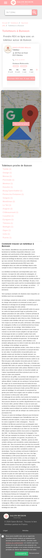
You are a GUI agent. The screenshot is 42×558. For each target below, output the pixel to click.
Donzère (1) (8, 187)
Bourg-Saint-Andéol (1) (12, 191)
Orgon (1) (7, 230)
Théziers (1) (8, 223)
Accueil (5, 23)
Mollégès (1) (8, 227)
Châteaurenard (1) (10, 212)
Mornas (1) (7, 176)
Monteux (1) (8, 183)
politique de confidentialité (14, 543)
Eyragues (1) (8, 220)
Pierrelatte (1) (8, 180)
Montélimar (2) (9, 201)
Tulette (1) (7, 169)
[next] (36, 69)
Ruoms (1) (7, 238)
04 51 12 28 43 (20, 60)
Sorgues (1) (8, 198)
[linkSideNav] (5, 3)
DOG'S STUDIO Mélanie (22, 47)
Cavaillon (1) (8, 216)
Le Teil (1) (7, 205)
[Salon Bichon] (22, 4)
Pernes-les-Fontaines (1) (13, 194)
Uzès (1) (6, 234)
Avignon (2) (8, 209)
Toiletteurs (14, 23)
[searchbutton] (34, 12)
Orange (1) (7, 173)
